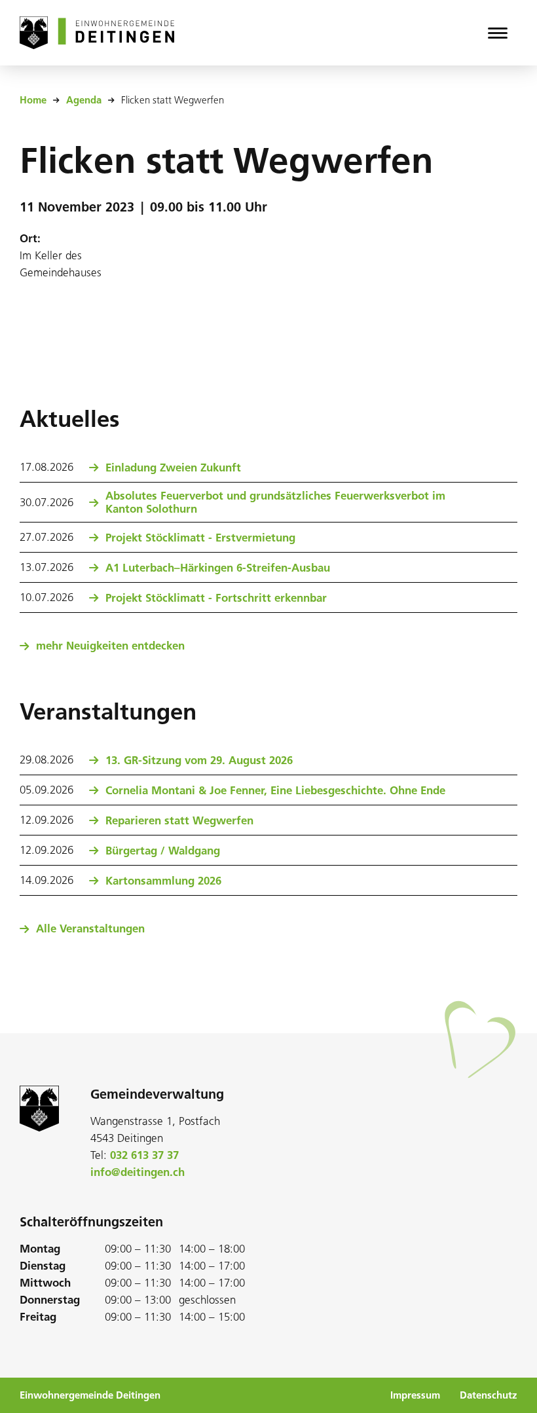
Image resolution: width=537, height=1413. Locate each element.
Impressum (415, 1395)
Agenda (84, 100)
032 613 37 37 (144, 1155)
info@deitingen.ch (137, 1172)
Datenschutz (488, 1395)
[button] (497, 32)
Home (33, 100)
